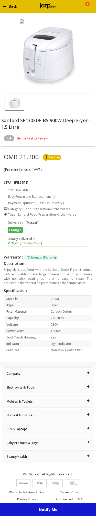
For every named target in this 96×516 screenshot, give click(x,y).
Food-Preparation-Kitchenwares (47, 209)
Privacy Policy (26, 499)
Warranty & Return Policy (26, 492)
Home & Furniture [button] (20, 415)
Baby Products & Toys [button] (22, 443)
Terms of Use (69, 492)
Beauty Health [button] (17, 456)
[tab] (48, 374)
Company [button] (13, 373)
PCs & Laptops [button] (17, 429)
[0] (87, 8)
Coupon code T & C (69, 499)
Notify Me (48, 509)
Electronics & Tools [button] (21, 387)
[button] (4, 103)
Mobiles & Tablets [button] (20, 401)
